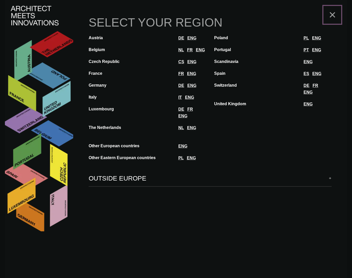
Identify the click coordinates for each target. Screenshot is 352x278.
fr (190, 50)
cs (181, 62)
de (181, 38)
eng (191, 38)
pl (306, 38)
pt (306, 50)
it (180, 97)
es (306, 73)
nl (181, 50)
